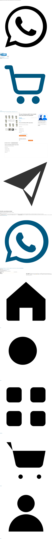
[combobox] (3, 56)
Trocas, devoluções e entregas (5, 272)
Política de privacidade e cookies (6, 273)
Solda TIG (5, 111)
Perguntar (39, 125)
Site (0, 213)
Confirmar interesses (20, 214)
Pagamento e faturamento (11, 272)
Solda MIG (3, 111)
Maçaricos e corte (15, 111)
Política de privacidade (4, 215)
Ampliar (16, 126)
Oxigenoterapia (3, 58)
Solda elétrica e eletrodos (11, 111)
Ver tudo (1, 111)
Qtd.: (26, 136)
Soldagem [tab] (1, 58)
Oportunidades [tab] (7, 58)
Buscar (8, 56)
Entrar (2, 57)
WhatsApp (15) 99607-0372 (6, 269)
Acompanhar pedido (17, 272)
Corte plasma (7, 111)
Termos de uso (12, 273)
